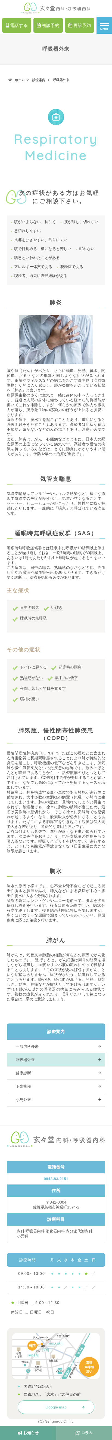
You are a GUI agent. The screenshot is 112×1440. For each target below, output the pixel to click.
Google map (56, 1407)
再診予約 (82, 25)
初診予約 (50, 25)
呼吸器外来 (25, 1059)
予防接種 (23, 1086)
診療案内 (38, 80)
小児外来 (23, 1099)
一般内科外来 (27, 1046)
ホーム (20, 80)
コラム (87, 1432)
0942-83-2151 (56, 1179)
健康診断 (23, 1073)
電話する (18, 25)
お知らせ (31, 1432)
